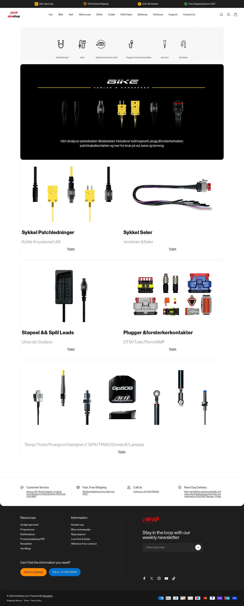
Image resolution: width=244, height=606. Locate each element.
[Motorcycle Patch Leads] (71, 194)
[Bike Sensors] (165, 44)
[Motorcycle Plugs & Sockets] (172, 294)
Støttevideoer (27, 534)
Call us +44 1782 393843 (65, 572)
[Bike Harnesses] (82, 44)
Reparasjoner (78, 534)
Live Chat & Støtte (80, 539)
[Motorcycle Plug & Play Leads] (71, 294)
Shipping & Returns (14, 601)
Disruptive (48, 596)
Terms (26, 601)
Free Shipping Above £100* (202, 4)
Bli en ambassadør (81, 529)
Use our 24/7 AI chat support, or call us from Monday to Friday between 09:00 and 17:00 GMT (46, 494)
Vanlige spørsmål (29, 524)
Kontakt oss (77, 524)
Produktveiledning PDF (32, 539)
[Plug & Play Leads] (106, 44)
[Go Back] (183, 44)
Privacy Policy (36, 601)
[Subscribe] (198, 547)
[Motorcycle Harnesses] (172, 194)
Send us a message (33, 572)
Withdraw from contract (84, 543)
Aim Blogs (25, 548)
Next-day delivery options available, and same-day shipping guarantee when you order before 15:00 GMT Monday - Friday (202, 494)
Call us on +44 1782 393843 (146, 491)
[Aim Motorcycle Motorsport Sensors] (122, 397)
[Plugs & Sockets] (138, 44)
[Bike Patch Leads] (62, 44)
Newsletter (26, 543)
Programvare (27, 529)
